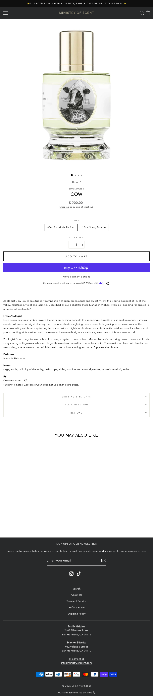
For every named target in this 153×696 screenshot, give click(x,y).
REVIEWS (76, 413)
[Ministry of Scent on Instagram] (71, 573)
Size (76, 220)
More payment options (76, 276)
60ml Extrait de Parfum (61, 227)
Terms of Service (76, 601)
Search (77, 588)
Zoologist (76, 189)
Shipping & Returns (76, 397)
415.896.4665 (76, 658)
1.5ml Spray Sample (94, 227)
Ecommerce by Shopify (82, 692)
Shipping (64, 206)
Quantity (76, 237)
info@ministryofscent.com (76, 662)
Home (75, 182)
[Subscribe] (103, 560)
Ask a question (76, 405)
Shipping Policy (77, 613)
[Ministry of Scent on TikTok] (78, 573)
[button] (26, 526)
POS (60, 692)
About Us (76, 594)
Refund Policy (76, 607)
